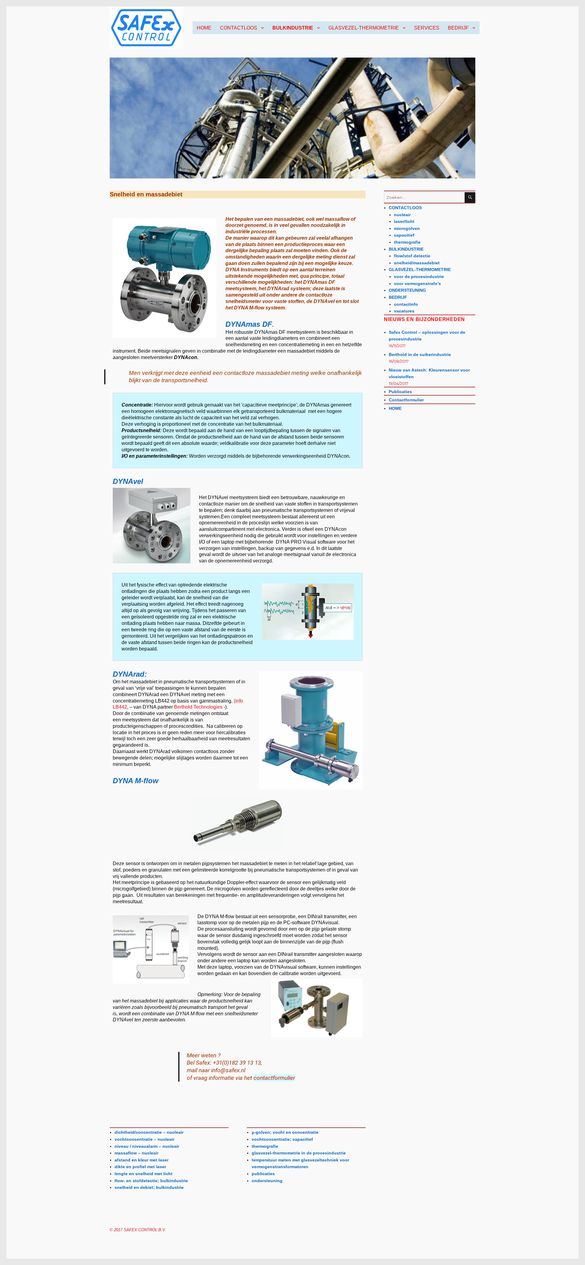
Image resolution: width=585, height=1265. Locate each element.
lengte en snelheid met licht (143, 1173)
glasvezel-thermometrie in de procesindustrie (299, 1152)
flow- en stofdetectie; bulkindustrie (151, 1180)
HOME (204, 27)
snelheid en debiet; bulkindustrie (149, 1187)
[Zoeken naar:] (424, 197)
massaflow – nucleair (136, 1152)
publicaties (263, 1173)
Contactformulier (406, 399)
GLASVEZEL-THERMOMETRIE (363, 27)
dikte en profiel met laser (140, 1166)
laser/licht (404, 221)
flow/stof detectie (412, 255)
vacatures (404, 310)
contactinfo (406, 304)
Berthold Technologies (199, 707)
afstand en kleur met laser (141, 1160)
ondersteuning (267, 1180)
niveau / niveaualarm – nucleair (147, 1146)
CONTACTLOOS (238, 27)
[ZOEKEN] (470, 197)
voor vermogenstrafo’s (417, 283)
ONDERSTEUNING (407, 290)
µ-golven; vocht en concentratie (285, 1132)
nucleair (402, 214)
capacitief (404, 235)
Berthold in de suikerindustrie (420, 354)
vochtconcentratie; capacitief (282, 1139)
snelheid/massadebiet (417, 262)
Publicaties (400, 391)
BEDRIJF (458, 27)
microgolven (407, 228)
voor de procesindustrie (419, 276)
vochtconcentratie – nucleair (144, 1139)
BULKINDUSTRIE (292, 27)
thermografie (265, 1146)
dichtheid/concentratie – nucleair (149, 1132)
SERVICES (426, 27)
